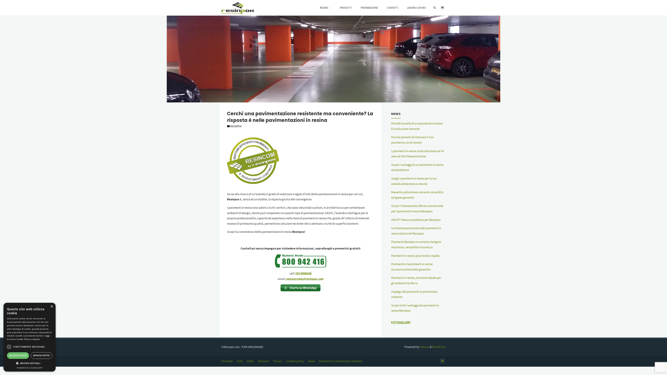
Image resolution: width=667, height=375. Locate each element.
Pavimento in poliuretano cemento (340, 361)
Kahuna (424, 347)
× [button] (51, 306)
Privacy (277, 361)
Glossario (263, 361)
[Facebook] (442, 7)
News (311, 361)
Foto (240, 361)
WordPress (439, 347)
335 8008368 (303, 273)
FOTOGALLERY (400, 322)
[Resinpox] (237, 8)
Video (250, 361)
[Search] (434, 8)
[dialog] (29, 337)
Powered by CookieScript (30, 367)
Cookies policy (295, 361)
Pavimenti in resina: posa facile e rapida (415, 256)
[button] (29, 363)
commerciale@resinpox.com (304, 279)
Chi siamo (227, 361)
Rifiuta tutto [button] (41, 355)
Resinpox (236, 126)
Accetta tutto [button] (18, 355)
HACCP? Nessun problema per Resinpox (416, 220)
